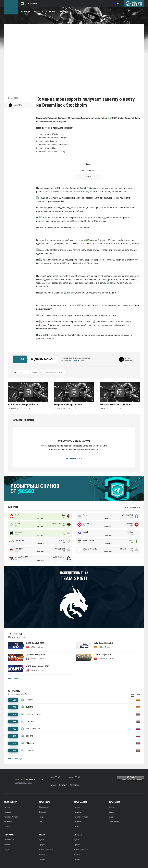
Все (126, 508)
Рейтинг (63, 785)
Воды (111, 817)
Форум (111, 807)
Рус (138, 695)
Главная (25, 11)
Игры (41, 822)
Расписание (114, 822)
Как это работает (11, 817)
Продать (7, 812)
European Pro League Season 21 (69, 404)
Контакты (74, 785)
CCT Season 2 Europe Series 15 (23, 404)
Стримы (50, 11)
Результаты (135, 508)
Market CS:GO (74, 777)
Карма (53, 785)
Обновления (44, 807)
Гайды (41, 817)
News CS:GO (55, 777)
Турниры (63, 11)
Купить (7, 807)
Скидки (7, 827)
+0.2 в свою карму (77, 360)
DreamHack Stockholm (54, 372)
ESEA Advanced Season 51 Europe (116, 404)
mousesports (37, 372)
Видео (111, 812)
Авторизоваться (74, 458)
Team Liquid (23, 372)
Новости (38, 11)
